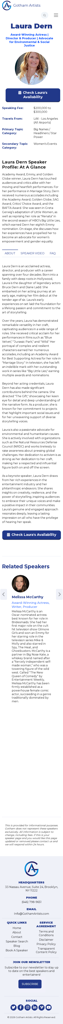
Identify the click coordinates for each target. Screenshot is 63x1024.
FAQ (53, 253)
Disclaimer (46, 939)
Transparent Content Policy (46, 950)
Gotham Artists (26, 5)
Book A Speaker (17, 950)
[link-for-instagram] (27, 1007)
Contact (16, 937)
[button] (33, 95)
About (10, 253)
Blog (16, 946)
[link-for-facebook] (21, 1007)
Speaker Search (17, 941)
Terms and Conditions (46, 933)
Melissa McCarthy (27, 597)
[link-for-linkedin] (34, 1007)
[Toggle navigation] (56, 15)
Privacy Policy (46, 944)
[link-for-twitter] (13, 1007)
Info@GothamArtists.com (31, 913)
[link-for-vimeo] (41, 1007)
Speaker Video (32, 253)
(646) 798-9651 (31, 902)
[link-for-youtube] (49, 1007)
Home (17, 928)
